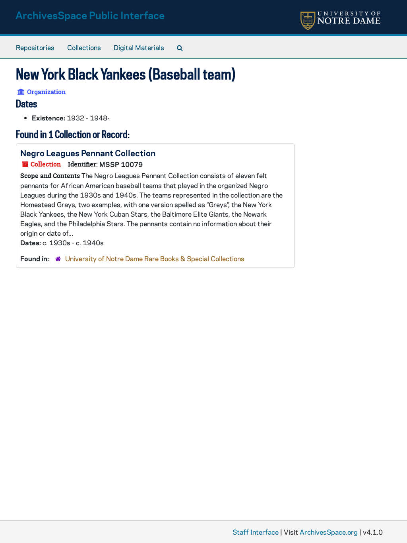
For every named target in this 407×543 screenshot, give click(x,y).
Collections (84, 47)
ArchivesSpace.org (329, 531)
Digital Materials (139, 47)
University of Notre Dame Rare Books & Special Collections (154, 258)
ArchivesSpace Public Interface (90, 14)
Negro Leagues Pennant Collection (87, 152)
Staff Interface (256, 531)
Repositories (35, 47)
